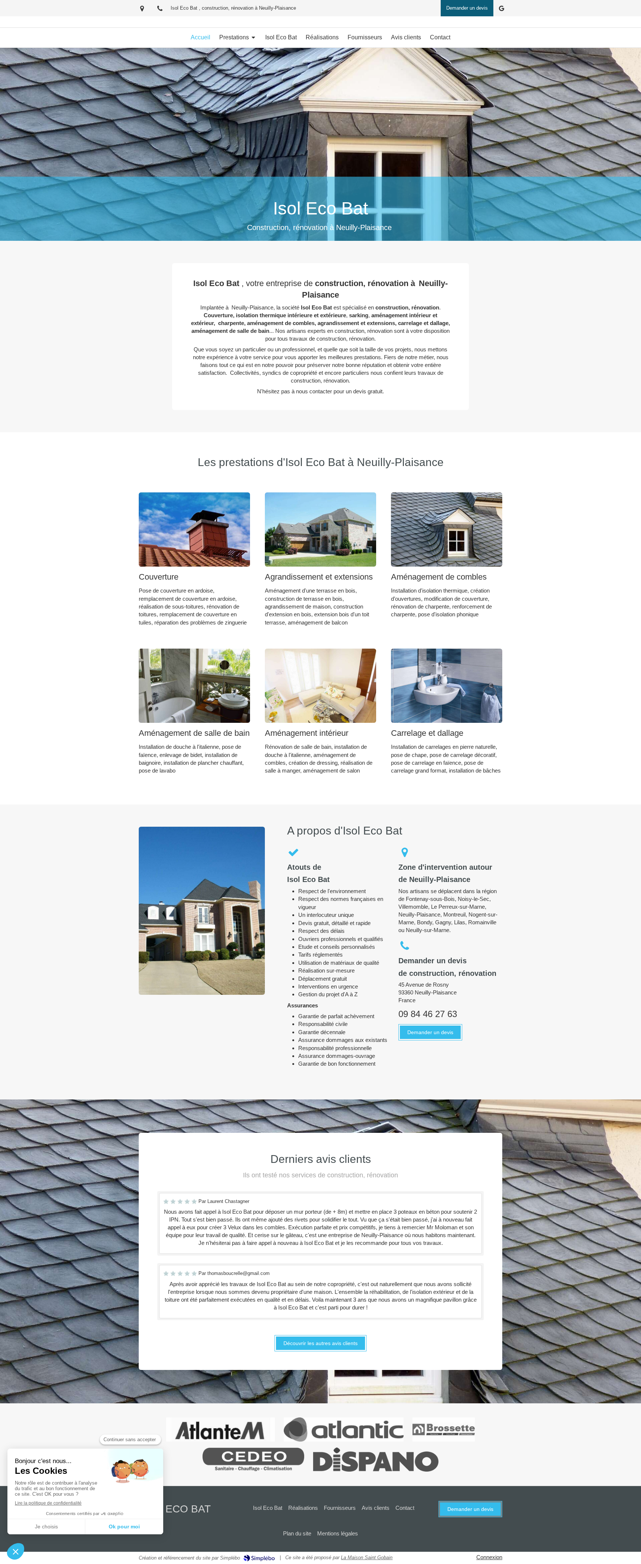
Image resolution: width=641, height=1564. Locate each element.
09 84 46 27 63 (427, 1014)
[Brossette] (443, 1429)
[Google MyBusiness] (501, 10)
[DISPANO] (375, 1459)
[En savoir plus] (194, 529)
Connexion (489, 1557)
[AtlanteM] (220, 1429)
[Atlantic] (344, 1429)
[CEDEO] (254, 1459)
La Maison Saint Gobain (366, 1557)
